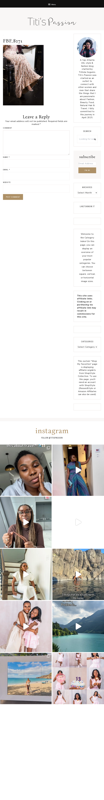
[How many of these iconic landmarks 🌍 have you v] (78, 522)
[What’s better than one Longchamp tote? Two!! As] (26, 522)
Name (6, 157)
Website (7, 182)
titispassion (56, 438)
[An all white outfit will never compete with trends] (26, 574)
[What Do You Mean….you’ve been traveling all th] (26, 470)
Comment (7, 128)
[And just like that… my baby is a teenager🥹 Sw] (78, 678)
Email (6, 170)
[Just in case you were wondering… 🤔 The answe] (78, 626)
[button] (52, 4)
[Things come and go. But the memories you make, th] (78, 574)
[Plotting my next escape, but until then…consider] (26, 678)
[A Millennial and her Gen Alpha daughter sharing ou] (26, 626)
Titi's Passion (52, 20)
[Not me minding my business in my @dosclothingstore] (78, 470)
